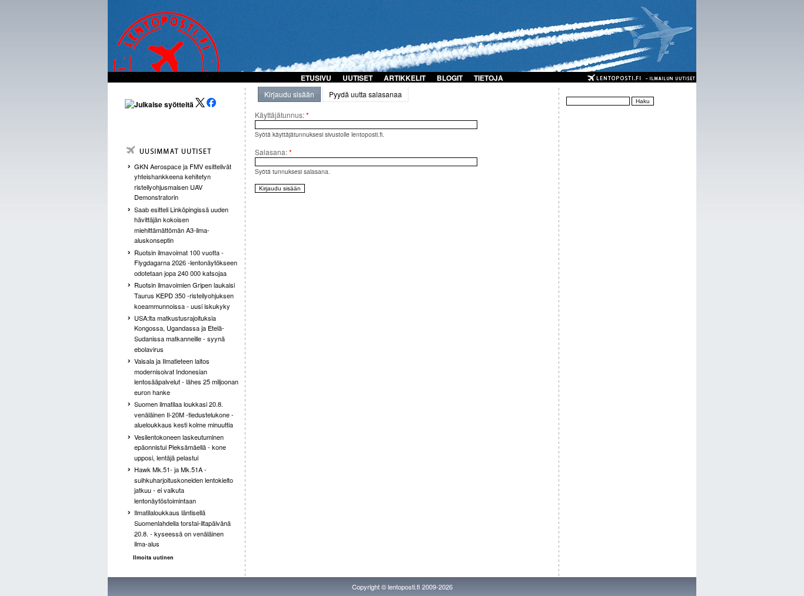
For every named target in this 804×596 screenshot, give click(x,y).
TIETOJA (488, 78)
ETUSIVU (316, 78)
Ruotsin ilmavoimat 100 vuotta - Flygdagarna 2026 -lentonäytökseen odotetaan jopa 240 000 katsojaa (185, 263)
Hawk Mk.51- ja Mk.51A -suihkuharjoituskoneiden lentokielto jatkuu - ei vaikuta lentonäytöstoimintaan (183, 485)
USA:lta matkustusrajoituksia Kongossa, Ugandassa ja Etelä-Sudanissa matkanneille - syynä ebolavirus (179, 333)
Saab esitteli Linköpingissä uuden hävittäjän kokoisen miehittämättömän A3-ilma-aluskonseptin (181, 225)
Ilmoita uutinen (153, 557)
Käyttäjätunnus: (282, 115)
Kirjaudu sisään (289, 94)
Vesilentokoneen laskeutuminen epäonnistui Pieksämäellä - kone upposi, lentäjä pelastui (180, 447)
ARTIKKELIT (405, 78)
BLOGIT (450, 78)
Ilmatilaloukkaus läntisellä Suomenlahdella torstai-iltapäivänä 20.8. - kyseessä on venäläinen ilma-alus (182, 528)
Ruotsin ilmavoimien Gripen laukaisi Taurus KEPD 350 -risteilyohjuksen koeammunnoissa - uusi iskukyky (184, 295)
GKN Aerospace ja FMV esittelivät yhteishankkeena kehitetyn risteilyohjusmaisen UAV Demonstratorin (182, 182)
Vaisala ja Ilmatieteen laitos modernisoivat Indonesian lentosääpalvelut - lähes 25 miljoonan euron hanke (186, 376)
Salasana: (273, 152)
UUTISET (358, 78)
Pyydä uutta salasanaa (365, 94)
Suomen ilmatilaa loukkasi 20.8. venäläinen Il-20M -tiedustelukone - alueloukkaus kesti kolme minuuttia (184, 414)
